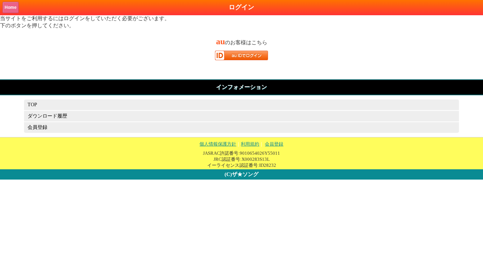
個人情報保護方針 (217, 144)
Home (11, 7)
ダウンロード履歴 (47, 116)
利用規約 (250, 144)
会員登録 (37, 127)
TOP (32, 104)
